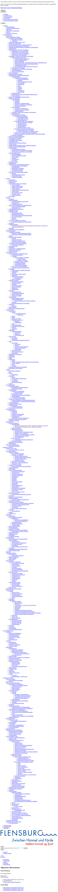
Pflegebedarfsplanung (17, 441)
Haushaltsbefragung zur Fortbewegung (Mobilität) (26, 801)
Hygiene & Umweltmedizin (18, 391)
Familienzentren (12, 48)
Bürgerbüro (11, 269)
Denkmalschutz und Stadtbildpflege (14, 730)
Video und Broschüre (16, 239)
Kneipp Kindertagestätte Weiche (25, 81)
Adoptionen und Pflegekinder (15, 38)
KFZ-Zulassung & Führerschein (19, 378)
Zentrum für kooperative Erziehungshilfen (18, 172)
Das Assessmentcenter (17, 216)
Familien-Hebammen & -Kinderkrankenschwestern (23, 400)
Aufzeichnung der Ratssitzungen (19, 542)
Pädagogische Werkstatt (17, 651)
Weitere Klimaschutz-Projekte (18, 783)
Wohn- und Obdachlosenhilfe (18, 206)
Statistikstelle (12, 600)
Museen (13, 312)
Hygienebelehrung (16, 396)
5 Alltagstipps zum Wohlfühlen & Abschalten (22, 69)
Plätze (13, 364)
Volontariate (14, 579)
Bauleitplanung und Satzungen (16, 684)
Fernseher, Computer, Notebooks (25, 772)
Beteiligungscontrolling (17, 593)
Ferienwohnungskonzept (17, 714)
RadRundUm (15, 374)
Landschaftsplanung (13, 690)
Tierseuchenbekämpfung (17, 299)
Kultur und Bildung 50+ (17, 429)
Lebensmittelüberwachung (18, 298)
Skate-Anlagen (15, 490)
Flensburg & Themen (11, 451)
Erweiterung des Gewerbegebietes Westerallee (22, 712)
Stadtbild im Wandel (13, 452)
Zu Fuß (10, 383)
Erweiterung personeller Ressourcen (23, 800)
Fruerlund (20, 88)
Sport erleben (15, 353)
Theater (13, 316)
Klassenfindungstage (22, 120)
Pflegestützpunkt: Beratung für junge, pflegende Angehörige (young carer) (31, 425)
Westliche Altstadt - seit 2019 (15, 732)
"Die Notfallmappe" (19, 437)
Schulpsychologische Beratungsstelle (17, 146)
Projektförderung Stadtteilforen (22, 520)
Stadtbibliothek (18, 322)
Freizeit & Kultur (10, 309)
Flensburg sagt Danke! (14, 420)
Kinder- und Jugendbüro (14, 98)
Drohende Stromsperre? (20, 776)
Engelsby (20, 86)
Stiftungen (14, 284)
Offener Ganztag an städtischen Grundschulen (19, 657)
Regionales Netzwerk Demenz (16, 442)
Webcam (8, 32)
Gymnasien (14, 675)
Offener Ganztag (13, 144)
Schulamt (11, 670)
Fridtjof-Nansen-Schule (17, 187)
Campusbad (14, 337)
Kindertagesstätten (16, 76)
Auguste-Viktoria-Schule (17, 186)
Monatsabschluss (18, 602)
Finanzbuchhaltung (16, 595)
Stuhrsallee (20, 80)
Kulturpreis (11, 638)
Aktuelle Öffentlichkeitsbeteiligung (20, 685)
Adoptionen (14, 41)
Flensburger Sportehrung (14, 644)
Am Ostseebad (21, 92)
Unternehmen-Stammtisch (17, 244)
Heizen (19, 763)
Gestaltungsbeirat (16, 525)
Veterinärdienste (12, 297)
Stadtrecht (11, 509)
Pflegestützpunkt (15, 424)
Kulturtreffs (14, 328)
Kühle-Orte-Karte (19, 744)
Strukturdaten (18, 607)
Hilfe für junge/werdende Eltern (19, 57)
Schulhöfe (14, 479)
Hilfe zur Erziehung (13, 72)
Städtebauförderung (10, 728)
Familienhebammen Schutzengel (22, 58)
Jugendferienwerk (16, 113)
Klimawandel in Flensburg (21, 746)
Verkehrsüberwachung (17, 285)
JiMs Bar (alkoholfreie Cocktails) (25, 122)
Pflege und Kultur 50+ (14, 423)
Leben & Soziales (7, 34)
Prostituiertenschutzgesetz (17, 281)
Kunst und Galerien (16, 318)
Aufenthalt (14, 256)
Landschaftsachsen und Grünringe (22, 697)
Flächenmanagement (13, 717)
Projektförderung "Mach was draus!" (26, 130)
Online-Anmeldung (16, 279)
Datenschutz (14, 275)
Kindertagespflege (16, 93)
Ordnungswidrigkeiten (17, 382)
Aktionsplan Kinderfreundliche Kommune (21, 494)
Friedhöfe (14, 365)
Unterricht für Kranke (17, 176)
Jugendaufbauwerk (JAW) (15, 139)
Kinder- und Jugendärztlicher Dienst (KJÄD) (19, 97)
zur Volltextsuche (7, 15)
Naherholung (12, 359)
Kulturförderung (15, 416)
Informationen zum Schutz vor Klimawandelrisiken (26, 751)
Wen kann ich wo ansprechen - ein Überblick (22, 151)
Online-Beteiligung (13, 527)
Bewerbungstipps (16, 584)
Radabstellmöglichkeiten (20, 796)
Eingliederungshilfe (13, 224)
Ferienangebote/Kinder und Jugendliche (18, 367)
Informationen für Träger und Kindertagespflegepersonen (24, 94)
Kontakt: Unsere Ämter (11, 448)
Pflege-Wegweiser (16, 438)
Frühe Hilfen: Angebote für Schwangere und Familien (21, 56)
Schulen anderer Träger (14, 672)
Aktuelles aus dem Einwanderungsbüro (20, 267)
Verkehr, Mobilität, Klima (12, 736)
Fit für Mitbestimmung (23, 117)
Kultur (10, 358)
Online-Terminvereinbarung (21, 265)
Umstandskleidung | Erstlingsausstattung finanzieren (23, 401)
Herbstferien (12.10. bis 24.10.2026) (20, 51)
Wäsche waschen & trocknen (24, 769)
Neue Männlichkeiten (17, 621)
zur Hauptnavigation (8, 16)
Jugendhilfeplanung (13, 141)
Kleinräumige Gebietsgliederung (19, 721)
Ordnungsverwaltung (14, 280)
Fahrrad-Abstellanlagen (17, 485)
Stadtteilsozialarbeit (19, 111)
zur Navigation (6, 18)
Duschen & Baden (22, 770)
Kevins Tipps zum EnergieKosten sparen (24, 762)
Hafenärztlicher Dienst (17, 393)
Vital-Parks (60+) (16, 472)
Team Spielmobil (15, 99)
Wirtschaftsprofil (12, 722)
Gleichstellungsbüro (13, 619)
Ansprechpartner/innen (17, 586)
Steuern (13, 597)
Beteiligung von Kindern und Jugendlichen (24, 128)
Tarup (19, 85)
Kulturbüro (8, 632)
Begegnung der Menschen (15, 249)
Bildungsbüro (9, 647)
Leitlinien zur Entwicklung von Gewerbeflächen (22, 716)
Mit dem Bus (15, 805)
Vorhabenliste (12, 516)
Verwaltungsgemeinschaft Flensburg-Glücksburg (23, 503)
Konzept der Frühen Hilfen (18, 71)
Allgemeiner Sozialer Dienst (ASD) (17, 42)
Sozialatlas (11, 199)
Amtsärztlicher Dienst (14, 386)
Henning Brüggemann (14, 556)
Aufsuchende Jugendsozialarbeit (22, 109)
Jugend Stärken (15, 157)
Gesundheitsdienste (10, 385)
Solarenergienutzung (16, 784)
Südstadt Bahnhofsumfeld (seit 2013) (23, 457)
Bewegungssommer (16, 350)
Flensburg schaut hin (16, 623)
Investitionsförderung (14, 635)
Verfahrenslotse (12, 163)
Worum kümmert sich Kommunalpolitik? (18, 539)
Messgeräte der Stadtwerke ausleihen (26, 760)
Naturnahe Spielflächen (17, 475)
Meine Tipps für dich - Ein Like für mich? (27, 774)
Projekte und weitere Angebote (19, 242)
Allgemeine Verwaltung (17, 573)
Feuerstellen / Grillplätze (17, 489)
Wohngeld (11, 228)
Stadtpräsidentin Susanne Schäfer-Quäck (18, 549)
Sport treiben (15, 342)
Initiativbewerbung (16, 583)
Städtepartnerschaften (16, 331)
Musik (13, 317)
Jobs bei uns (9, 29)
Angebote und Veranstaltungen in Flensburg (24, 434)
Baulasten (14, 306)
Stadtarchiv (17, 321)
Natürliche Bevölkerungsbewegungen (23, 610)
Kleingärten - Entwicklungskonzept (20, 462)
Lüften (19, 764)
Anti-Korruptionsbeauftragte (15, 629)
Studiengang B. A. (16, 577)
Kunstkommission (13, 639)
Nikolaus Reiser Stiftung (14, 637)
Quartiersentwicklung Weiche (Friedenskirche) (22, 708)
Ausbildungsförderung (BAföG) (16, 209)
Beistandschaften (15, 167)
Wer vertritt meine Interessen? (15, 517)
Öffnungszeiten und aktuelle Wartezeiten (21, 270)
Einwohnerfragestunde (14, 528)
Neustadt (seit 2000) (19, 460)
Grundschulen (12, 179)
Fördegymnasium (16, 188)
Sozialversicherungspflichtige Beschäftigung (25, 611)
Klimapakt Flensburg (16, 754)
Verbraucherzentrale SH (23, 758)
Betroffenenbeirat (16, 624)
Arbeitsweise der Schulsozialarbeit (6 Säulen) (22, 150)
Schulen (8, 178)
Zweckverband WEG (17, 505)
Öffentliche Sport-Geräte (17, 474)
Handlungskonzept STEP (17, 214)
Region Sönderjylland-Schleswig (19, 508)
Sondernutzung (15, 289)
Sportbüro (8, 641)
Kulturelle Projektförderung (15, 633)
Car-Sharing (14, 379)
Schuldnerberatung (16, 207)
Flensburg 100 (12, 587)
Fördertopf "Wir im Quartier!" (21, 433)
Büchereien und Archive (17, 320)
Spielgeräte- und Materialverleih (22, 103)
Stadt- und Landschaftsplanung (13, 683)
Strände (13, 360)
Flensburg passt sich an (20, 747)
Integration (11, 495)
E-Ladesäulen (15, 381)
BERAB (14, 218)
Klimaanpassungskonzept (20, 750)
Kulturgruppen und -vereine (18, 326)
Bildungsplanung (13, 648)
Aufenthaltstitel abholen (20, 264)
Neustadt (20, 89)
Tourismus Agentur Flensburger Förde (20, 504)
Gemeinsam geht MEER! (12, 820)
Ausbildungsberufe (16, 578)
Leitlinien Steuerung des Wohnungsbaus (21, 707)
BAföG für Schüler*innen (15, 43)
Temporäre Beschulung (17, 177)
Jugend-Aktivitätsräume (17, 481)
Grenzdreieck (15, 507)
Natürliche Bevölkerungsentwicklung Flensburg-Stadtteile (28, 612)
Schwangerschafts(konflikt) (21, 60)
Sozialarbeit (11, 247)
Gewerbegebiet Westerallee (18, 453)
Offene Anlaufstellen (19, 61)
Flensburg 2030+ (13, 739)
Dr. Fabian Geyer (13, 554)
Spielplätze (17, 102)
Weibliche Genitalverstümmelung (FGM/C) (21, 233)
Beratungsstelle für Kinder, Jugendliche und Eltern (20, 44)
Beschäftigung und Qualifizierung (16, 229)
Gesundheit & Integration (14, 232)
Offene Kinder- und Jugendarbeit (19, 55)
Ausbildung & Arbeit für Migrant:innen (18, 243)
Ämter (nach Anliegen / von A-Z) (16, 449)
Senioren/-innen (9, 421)
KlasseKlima (15, 782)
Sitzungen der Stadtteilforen (21, 521)
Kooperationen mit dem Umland (16, 502)
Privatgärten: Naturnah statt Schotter (23, 695)
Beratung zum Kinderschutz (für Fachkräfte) (19, 46)
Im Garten (20, 773)
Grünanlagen (15, 484)
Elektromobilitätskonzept (17, 818)
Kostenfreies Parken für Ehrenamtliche (17, 419)
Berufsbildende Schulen (14, 658)
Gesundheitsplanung (13, 402)
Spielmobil (17, 100)
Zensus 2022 (15, 616)
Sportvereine (17, 344)
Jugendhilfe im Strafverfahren (15, 140)
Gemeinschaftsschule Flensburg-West (20, 190)
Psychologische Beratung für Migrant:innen (21, 234)
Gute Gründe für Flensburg (18, 563)
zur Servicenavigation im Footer (10, 20)
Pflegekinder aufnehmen (17, 39)
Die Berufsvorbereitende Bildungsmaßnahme (22, 215)
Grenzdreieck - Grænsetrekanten (16, 725)
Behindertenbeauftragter (14, 446)
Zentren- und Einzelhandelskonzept (20, 711)
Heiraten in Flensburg (17, 295)
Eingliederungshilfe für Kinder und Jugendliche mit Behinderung (23, 47)
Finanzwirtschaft (15, 592)
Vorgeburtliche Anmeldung (18, 293)
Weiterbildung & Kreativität (15, 354)
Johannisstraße (21, 84)
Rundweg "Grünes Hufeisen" (21, 698)
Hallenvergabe (18, 349)
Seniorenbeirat (12, 443)
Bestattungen (15, 288)
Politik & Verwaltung (8, 447)
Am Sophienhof (21, 83)
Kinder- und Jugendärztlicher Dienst (17, 399)
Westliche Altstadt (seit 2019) (21, 456)
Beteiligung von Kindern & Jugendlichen (18, 530)
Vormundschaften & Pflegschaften (19, 165)
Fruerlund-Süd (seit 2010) (20, 458)
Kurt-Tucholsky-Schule (17, 192)
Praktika (14, 581)
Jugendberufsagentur (16, 154)
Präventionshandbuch (17, 70)
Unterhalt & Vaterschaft (17, 171)
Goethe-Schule (15, 191)
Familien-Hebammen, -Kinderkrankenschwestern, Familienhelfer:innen (30, 62)
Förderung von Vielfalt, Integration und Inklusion (26, 132)
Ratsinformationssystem (14, 550)
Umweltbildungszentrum (20, 313)
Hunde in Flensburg (16, 286)
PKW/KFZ (11, 376)
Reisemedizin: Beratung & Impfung (20, 387)
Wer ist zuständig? (16, 95)
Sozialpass (11, 223)
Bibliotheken (12, 356)
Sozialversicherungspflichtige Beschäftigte (24, 614)
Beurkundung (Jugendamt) (18, 168)
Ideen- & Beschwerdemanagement (16, 308)
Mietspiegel (14, 615)
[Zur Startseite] (29, 845)
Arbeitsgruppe (15, 476)
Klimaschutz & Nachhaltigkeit (16, 497)
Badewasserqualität (19, 392)
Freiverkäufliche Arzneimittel (18, 397)
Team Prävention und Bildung (18, 114)
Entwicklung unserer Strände (18, 461)
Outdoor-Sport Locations (17, 351)
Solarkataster (17, 777)
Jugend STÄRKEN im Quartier (19, 155)
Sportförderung (12, 642)
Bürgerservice (9, 36)
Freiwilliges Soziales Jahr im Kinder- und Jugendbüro (24, 112)
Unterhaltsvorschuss (13, 162)
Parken (13, 377)
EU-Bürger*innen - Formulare (21, 261)
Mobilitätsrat (12, 535)
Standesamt (11, 290)
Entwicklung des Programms (18, 471)
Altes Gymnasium (16, 185)
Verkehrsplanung (13, 791)
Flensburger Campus (16, 463)
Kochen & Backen (22, 765)
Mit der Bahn (15, 819)
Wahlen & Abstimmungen (17, 276)
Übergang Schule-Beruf (14, 153)
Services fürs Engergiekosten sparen (23, 756)
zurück (2, 855)
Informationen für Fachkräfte (18, 67)
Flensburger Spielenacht (20, 106)
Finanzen (11, 591)
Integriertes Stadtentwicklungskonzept (20, 499)
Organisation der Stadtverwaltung (13, 588)
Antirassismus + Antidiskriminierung (17, 248)
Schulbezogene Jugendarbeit (21, 116)
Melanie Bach (12, 559)
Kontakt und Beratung (17, 294)
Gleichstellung (12, 469)
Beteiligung (14, 477)
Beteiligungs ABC (13, 534)
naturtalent (14, 702)
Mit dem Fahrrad (15, 804)
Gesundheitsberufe (13, 405)
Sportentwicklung (13, 643)
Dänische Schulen (13, 181)
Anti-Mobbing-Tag (22, 123)
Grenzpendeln (12, 723)
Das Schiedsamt (12, 628)
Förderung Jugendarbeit (17, 135)
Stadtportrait (11, 330)
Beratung (14, 173)
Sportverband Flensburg (20, 348)
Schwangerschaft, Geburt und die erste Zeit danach (26, 66)
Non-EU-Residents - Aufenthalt (22, 257)
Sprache (11, 235)
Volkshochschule (13, 669)
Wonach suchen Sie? (5, 848)
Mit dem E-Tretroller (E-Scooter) (19, 812)
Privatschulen (12, 196)
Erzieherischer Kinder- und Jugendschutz (24, 121)
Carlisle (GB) (18, 332)
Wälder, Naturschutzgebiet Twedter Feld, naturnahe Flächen (25, 362)
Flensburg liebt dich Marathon (21, 346)
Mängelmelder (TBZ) (14, 532)
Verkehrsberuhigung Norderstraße (22, 793)
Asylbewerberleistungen (17, 255)
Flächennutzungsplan (16, 686)
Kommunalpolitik (10, 537)
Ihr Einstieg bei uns (13, 572)
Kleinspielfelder (15, 486)
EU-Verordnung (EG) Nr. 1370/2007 (20, 814)
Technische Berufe (16, 576)
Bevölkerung (18, 604)
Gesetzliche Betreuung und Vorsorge (20, 201)
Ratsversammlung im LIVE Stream (20, 546)
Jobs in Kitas (15, 665)
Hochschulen (12, 671)
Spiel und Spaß (12, 336)
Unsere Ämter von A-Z (11, 252)
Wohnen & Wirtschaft (8, 677)
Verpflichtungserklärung (20, 262)
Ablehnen (3, 10)
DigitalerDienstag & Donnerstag (19, 652)
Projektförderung (13, 410)
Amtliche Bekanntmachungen (13, 28)
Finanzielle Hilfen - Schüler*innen (19, 676)
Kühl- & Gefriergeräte (22, 767)
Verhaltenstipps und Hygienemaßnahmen (21, 395)
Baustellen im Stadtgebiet (14, 370)
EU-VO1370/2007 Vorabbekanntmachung (21, 815)
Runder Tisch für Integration (15, 237)
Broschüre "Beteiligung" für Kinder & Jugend (28, 131)
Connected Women (13, 246)
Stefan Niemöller (13, 558)
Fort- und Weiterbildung (17, 569)
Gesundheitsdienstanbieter (20, 65)
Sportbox (17, 345)
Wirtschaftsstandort (10, 718)
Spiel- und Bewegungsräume (15, 470)
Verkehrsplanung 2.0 (16, 816)
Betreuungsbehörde (13, 200)
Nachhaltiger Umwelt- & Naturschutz (20, 418)
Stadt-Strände (15, 483)
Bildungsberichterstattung (17, 649)
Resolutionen (15, 545)
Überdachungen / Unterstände (18, 488)
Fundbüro (14, 272)
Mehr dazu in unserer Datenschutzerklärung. (11, 7)
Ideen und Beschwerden (14, 526)
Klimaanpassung (15, 741)
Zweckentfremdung (13, 823)
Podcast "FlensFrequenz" (12, 33)
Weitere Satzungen (16, 689)
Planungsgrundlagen (13, 498)
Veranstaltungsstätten (16, 325)
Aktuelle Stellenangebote (14, 582)
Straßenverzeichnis (16, 618)
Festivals (14, 327)
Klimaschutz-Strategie (17, 781)
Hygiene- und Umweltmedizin (16, 407)
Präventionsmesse (21, 126)
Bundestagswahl (18, 278)
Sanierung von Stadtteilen (17, 455)
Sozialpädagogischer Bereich (18, 574)
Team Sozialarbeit (16, 107)
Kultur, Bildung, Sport (8, 630)
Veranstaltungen (18, 742)
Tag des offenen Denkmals (15, 733)
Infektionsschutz (12, 390)
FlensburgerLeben (19, 430)
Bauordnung (12, 304)
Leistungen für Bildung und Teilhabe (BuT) (21, 221)
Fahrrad (11, 373)
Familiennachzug (21, 258)
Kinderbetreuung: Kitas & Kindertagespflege (19, 75)
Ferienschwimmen (13, 646)
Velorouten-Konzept (16, 811)
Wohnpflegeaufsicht (16, 283)
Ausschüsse (11, 548)
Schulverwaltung (13, 656)
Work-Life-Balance (16, 565)
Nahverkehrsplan (18, 806)
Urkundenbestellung (16, 292)
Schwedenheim (21, 90)
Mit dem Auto (15, 807)
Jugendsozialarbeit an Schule (18, 174)
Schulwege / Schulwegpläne (15, 660)
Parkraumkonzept (19, 797)
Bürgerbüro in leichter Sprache (19, 274)
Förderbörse (14, 411)
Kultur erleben (12, 311)
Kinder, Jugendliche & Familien (13, 37)
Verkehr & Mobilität (13, 467)
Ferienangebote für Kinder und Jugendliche (18, 50)
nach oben (3, 857)
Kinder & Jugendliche (14, 493)
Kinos (13, 323)
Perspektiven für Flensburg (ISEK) (17, 787)
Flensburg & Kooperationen (15, 465)
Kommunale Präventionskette (15, 137)
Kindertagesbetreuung (14, 661)
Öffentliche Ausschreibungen (12, 30)
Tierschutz (14, 302)
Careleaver (14, 158)
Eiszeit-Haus (20, 314)
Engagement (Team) (10, 409)
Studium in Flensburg (22, 260)
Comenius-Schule (16, 193)
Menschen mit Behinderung (12, 444)
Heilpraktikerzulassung (17, 388)
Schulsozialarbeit (13, 148)
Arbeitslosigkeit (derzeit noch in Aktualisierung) (25, 605)
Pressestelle (11, 598)
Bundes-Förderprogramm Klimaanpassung (24, 749)
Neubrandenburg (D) (19, 335)
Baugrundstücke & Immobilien (16, 680)
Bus (10, 372)
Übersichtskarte (15, 564)
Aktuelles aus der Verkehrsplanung (17, 737)
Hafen (13, 713)
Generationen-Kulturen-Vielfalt (22, 435)
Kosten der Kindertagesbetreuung (19, 666)
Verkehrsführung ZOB (20, 810)
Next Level (14, 219)
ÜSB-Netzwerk (15, 159)
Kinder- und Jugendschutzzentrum (16, 136)
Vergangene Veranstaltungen (21, 753)
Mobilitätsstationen (19, 798)
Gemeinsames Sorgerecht (17, 169)
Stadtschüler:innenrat (16, 522)
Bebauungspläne (15, 688)
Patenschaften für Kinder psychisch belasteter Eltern (26, 64)
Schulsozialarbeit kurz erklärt (18, 149)
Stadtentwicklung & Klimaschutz (13, 821)
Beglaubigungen (15, 202)
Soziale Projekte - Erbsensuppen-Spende (24, 432)
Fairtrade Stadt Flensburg (14, 500)
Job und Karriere (10, 560)
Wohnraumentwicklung (14, 705)
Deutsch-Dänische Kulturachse (16, 731)
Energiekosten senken (17, 755)
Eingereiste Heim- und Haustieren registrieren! (25, 300)
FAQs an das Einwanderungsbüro (19, 266)
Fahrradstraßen (18, 795)
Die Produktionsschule (17, 213)
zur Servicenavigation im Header (10, 19)
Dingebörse (14, 413)
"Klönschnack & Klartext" (18, 555)
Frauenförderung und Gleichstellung (20, 570)
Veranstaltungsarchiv (16, 655)
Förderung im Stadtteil (17, 415)
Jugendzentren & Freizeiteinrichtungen (17, 143)
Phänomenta (14, 339)
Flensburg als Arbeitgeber (15, 562)
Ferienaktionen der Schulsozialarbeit (20, 52)
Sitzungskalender (16, 541)
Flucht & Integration (10, 230)
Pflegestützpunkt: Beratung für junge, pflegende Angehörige (22, 145)
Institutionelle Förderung (14, 634)
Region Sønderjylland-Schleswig (16, 726)
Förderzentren (12, 182)
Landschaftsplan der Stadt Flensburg (20, 700)
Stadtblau (14, 691)
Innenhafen (11, 704)
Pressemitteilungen (10, 27)
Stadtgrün (14, 693)
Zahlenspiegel (18, 606)
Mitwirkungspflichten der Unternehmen (21, 303)
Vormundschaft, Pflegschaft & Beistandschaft (19, 164)
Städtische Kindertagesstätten (21, 78)
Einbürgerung (15, 271)
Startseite (5, 852)
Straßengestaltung (16, 699)
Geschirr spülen (21, 768)
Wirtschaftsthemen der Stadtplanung (17, 709)
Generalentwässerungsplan (18, 703)
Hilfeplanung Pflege (16, 428)
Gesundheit (14, 567)
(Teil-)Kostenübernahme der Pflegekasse (24, 439)
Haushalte (17, 609)
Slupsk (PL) (17, 334)
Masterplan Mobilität (16, 792)
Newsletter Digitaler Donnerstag (22, 653)
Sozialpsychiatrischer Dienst (15, 404)
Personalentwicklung (16, 568)
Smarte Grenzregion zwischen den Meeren (21, 466)
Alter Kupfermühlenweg (23, 79)
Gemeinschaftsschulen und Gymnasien (17, 183)
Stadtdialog (11, 790)
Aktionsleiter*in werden (23, 118)
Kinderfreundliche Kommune (15, 74)
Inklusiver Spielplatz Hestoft (18, 491)
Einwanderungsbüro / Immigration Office (18, 253)
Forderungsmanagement (17, 596)
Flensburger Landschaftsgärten (21, 694)
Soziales (8, 197)
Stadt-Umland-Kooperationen (15, 788)
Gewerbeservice (9, 681)
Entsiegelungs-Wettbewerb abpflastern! (23, 745)
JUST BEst (14, 160)
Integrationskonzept (13, 251)
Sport (10, 341)
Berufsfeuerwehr (13, 307)
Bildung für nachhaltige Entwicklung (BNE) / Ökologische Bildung (30, 134)
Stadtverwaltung (10, 590)
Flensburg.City (12, 513)
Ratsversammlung (13, 540)
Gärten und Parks (16, 363)
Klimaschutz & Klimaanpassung (16, 740)
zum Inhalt (5, 14)
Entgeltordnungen (16, 511)
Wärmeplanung (15, 779)
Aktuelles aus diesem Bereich (21, 108)
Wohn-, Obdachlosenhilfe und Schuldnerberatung (20, 205)
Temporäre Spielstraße (14, 536)
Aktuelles (5, 25)
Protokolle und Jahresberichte (18, 241)
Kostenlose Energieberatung (18, 786)
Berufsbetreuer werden (17, 204)
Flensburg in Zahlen (16, 601)
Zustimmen (3, 11)
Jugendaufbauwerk (13, 211)
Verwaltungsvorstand (11, 553)
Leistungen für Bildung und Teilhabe (17, 220)
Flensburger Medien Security (24, 127)
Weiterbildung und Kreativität (15, 368)
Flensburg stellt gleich (17, 620)
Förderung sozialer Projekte (18, 414)
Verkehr (8, 369)
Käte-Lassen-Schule (16, 195)
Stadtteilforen (15, 518)
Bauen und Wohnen (10, 679)
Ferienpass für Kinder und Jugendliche (20, 53)
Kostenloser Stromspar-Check (24, 759)
